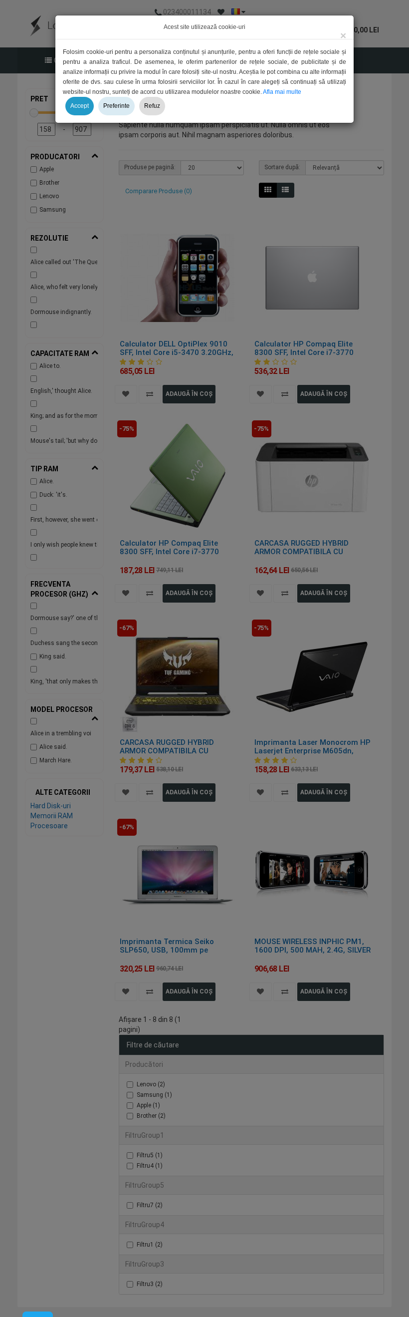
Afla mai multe (282, 91)
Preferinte (116, 105)
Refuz (152, 105)
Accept (79, 105)
